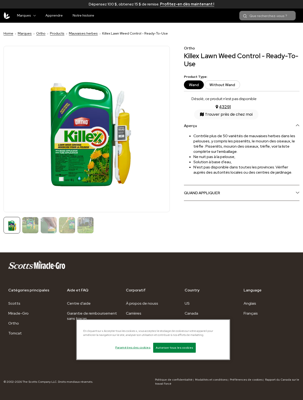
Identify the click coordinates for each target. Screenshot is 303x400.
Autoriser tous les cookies (174, 347)
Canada (191, 313)
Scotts (14, 303)
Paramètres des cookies (133, 347)
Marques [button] (24, 15)
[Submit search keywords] (245, 16)
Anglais (250, 303)
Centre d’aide (79, 303)
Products (57, 33)
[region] (153, 339)
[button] (36, 15)
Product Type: (195, 77)
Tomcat (15, 333)
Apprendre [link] (54, 15)
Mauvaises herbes (83, 33)
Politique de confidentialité (173, 380)
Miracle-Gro (18, 313)
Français (251, 313)
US (187, 303)
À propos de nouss (142, 303)
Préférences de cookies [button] (246, 380)
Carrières (133, 313)
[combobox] (267, 15)
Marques (25, 33)
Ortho (40, 33)
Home (8, 33)
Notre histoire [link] (83, 15)
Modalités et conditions (211, 380)
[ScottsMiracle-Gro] (7, 15)
